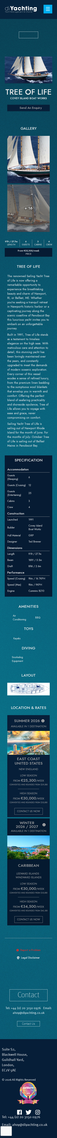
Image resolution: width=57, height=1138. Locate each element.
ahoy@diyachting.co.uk (28, 1013)
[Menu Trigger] (48, 9)
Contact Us (28, 1024)
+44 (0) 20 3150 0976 (26, 1008)
